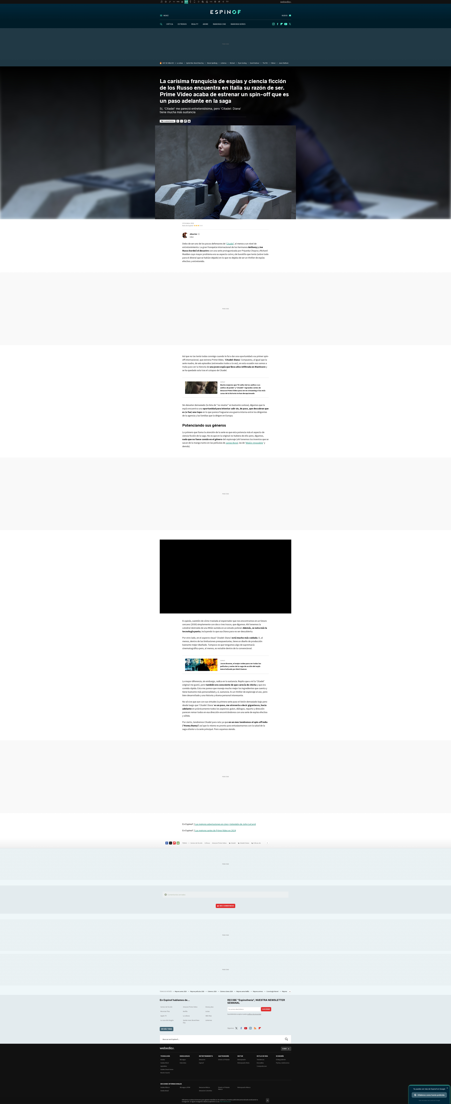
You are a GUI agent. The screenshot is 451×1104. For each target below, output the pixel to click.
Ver (226, 906)
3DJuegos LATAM (185, 1087)
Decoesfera (260, 1063)
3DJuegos (183, 1060)
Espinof (225, 12)
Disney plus (210, 1007)
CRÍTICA (169, 24)
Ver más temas (166, 1029)
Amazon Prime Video (219, 843)
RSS (255, 1028)
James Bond (232, 442)
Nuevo (285, 15)
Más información (225, 1102)
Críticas (207, 843)
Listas (208, 1011)
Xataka (162, 1060)
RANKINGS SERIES (238, 24)
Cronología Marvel (272, 991)
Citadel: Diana (244, 843)
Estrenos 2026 (212, 991)
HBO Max (209, 1016)
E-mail (189, 121)
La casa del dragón (167, 1020)
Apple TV (163, 1016)
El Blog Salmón (281, 1060)
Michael (232, 63)
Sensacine (202, 1060)
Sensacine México (204, 1087)
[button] (194, 234)
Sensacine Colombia (205, 1091)
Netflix (185, 1011)
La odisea (180, 63)
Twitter (289, 24)
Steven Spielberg (212, 63)
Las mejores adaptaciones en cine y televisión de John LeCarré (225, 824)
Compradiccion (262, 1066)
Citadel (229, 243)
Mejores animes (258, 991)
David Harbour (254, 63)
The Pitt (265, 63)
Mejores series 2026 (181, 991)
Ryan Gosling (242, 63)
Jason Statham (283, 63)
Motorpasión (241, 1060)
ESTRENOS (182, 24)
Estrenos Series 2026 (226, 991)
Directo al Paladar (224, 1060)
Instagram (273, 24)
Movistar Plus (165, 1011)
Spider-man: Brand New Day (191, 1021)
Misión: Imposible (254, 442)
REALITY (194, 24)
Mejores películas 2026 (197, 991)
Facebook (277, 24)
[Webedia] (167, 1048)
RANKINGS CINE (219, 24)
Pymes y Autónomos (282, 1063)
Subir (284, 1049)
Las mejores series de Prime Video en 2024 (215, 830)
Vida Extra (183, 1063)
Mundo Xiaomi (165, 1073)
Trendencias (260, 1060)
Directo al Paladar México (224, 1088)
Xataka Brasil (164, 1091)
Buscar (286, 1039)
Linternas (223, 63)
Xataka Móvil (164, 1063)
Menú (165, 15)
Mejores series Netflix (243, 991)
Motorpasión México (244, 1087)
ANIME (205, 24)
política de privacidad (254, 1014)
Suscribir (266, 1009)
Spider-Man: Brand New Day (195, 63)
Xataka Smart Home (166, 1069)
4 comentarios (168, 121)
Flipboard (281, 24)
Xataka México (165, 1087)
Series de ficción (196, 843)
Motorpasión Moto (243, 1063)
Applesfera (163, 1066)
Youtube (285, 24)
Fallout (273, 63)
